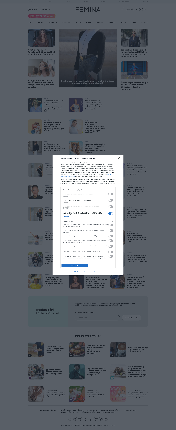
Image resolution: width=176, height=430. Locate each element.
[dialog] (88, 215)
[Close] (119, 158)
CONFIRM (74, 265)
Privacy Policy (98, 271)
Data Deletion (78, 271)
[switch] (110, 194)
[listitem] (88, 190)
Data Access (88, 271)
